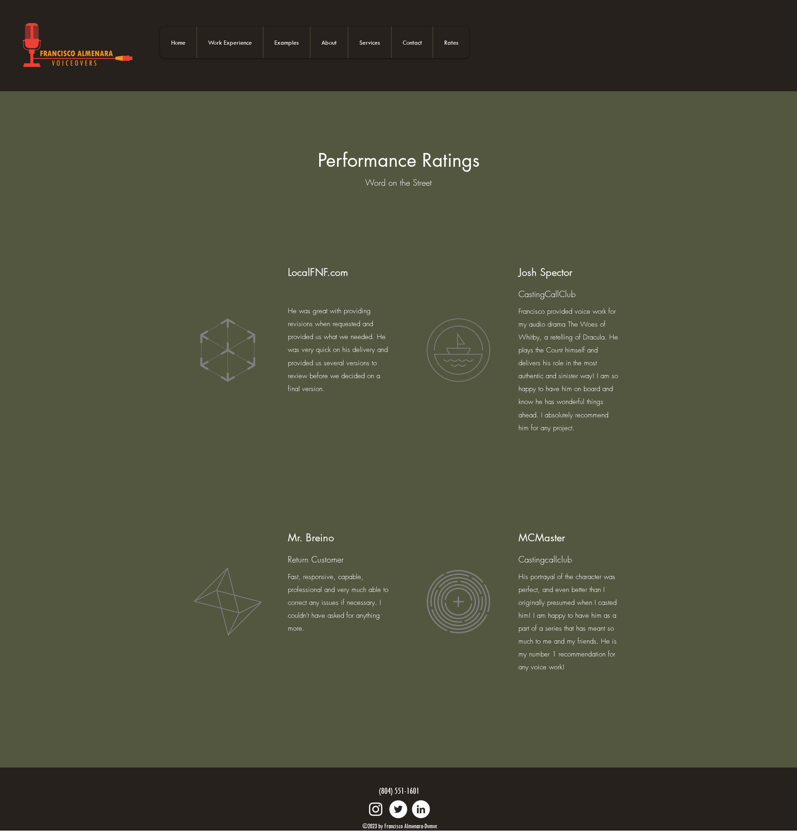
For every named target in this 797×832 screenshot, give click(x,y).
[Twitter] (398, 809)
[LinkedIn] (421, 809)
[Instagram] (376, 809)
